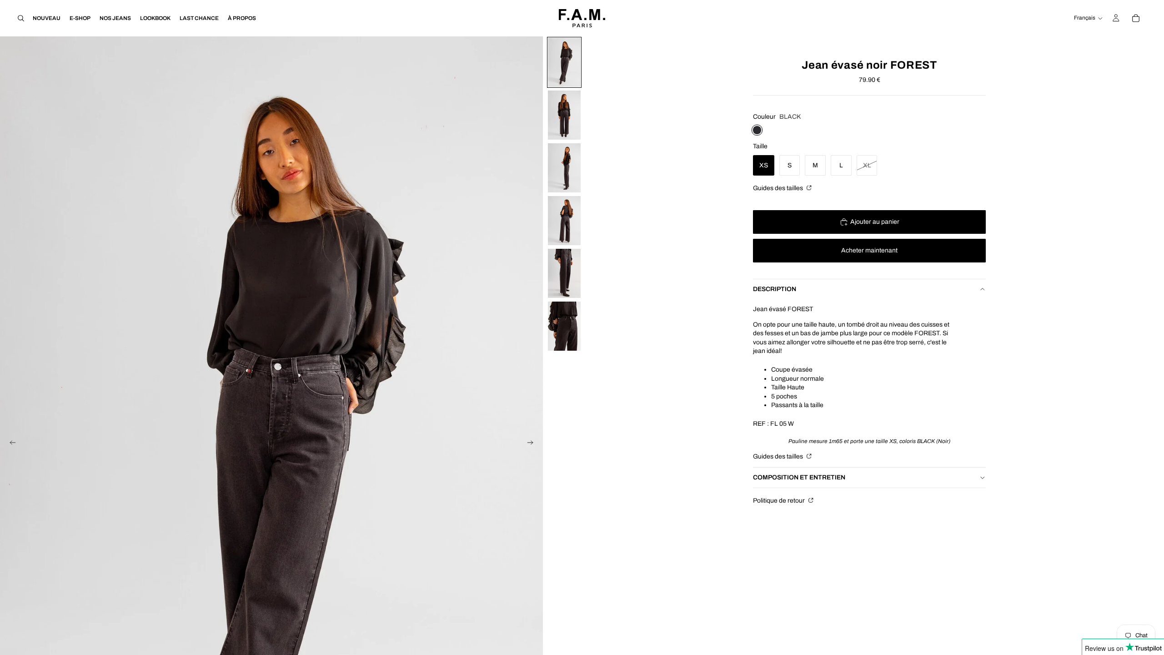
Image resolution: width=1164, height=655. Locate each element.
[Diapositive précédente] (10, 444)
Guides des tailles (778, 188)
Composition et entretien (799, 477)
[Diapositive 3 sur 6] (564, 167)
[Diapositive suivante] (533, 444)
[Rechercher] (21, 18)
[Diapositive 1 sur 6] (564, 62)
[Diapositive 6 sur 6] (564, 326)
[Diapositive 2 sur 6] (564, 115)
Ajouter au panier (874, 221)
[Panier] (1136, 18)
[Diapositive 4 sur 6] (564, 220)
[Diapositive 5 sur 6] (564, 273)
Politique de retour (779, 500)
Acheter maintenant (869, 250)
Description (774, 289)
